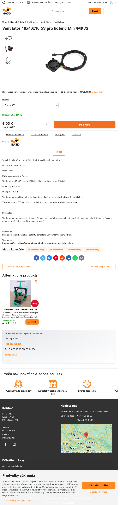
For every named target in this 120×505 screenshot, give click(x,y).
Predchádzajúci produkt (19, 266)
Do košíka (84, 124)
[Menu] (114, 11)
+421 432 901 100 (13, 344)
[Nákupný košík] (107, 11)
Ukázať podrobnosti (98, 492)
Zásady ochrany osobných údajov (17, 500)
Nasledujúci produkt (100, 266)
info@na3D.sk (11, 354)
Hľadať (95, 11)
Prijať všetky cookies (98, 485)
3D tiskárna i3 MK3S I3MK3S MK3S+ (19, 309)
